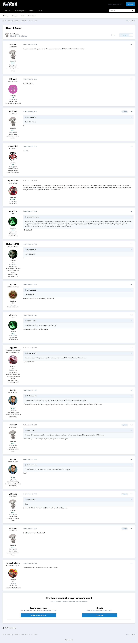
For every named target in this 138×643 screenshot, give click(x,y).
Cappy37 (13, 348)
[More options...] (132, 44)
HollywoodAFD (12, 244)
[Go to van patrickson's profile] (12, 573)
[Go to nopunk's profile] (12, 294)
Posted (30, 44)
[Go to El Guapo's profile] (7, 35)
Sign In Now (99, 615)
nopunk (13, 284)
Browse (31, 10)
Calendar (15, 16)
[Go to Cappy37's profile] (12, 359)
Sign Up (130, 4)
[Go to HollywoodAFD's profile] (12, 254)
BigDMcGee (13, 181)
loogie (13, 390)
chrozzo (13, 211)
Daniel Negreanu (20, 10)
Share (114, 35)
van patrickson (13, 563)
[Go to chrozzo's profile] (12, 221)
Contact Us (69, 640)
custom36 (13, 146)
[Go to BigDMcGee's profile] (12, 190)
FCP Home (8, 10)
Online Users (32, 16)
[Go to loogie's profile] (12, 400)
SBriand (13, 79)
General (24, 36)
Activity (40, 10)
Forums (5, 16)
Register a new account (38, 615)
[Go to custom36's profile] (12, 156)
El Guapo (16, 34)
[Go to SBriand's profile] (12, 89)
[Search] (133, 10)
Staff (22, 16)
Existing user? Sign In (116, 4)
